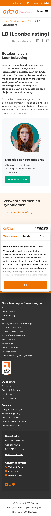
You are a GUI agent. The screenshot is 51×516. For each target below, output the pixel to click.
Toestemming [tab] (10, 236)
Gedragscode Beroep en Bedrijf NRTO (25, 507)
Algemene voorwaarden (14, 421)
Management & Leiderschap (17, 323)
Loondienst (9, 212)
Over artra (7, 386)
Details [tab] (26, 236)
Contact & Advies (11, 390)
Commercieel (9, 311)
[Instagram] (46, 41)
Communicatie (10, 347)
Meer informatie (17, 179)
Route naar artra (14, 454)
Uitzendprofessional (12, 331)
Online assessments (12, 327)
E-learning (7, 343)
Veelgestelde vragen (12, 409)
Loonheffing (25, 212)
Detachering (8, 315)
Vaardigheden (9, 351)
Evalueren (16, 3)
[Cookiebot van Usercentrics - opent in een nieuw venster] (36, 228)
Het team (7, 394)
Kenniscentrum (10, 398)
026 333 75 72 (15, 466)
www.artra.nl (15, 475)
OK (25, 285)
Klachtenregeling (11, 413)
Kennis (5, 319)
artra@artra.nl (16, 471)
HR (3, 307)
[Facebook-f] (41, 41)
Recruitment (8, 339)
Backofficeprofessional (13, 335)
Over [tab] (42, 236)
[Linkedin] (36, 41)
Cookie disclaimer (11, 425)
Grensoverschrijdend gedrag (17, 355)
